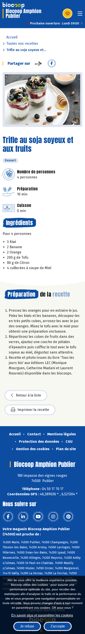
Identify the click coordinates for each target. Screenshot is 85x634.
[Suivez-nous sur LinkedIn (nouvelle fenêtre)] (23, 516)
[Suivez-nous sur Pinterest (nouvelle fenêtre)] (68, 516)
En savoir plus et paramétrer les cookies (42, 615)
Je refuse (27, 626)
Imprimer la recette (33, 410)
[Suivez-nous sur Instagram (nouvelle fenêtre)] (53, 516)
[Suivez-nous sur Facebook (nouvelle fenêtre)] (8, 516)
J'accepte (57, 626)
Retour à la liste (28, 395)
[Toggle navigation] (80, 15)
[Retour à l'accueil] (13, 5)
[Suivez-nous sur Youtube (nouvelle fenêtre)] (38, 516)
